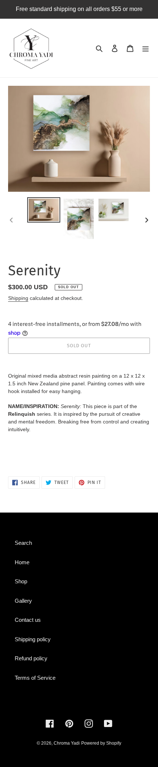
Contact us (28, 620)
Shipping (18, 298)
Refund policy (31, 658)
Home (22, 562)
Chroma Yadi (67, 743)
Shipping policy (33, 639)
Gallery (23, 601)
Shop (21, 581)
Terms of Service (35, 678)
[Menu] (145, 48)
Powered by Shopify (101, 743)
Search (23, 543)
